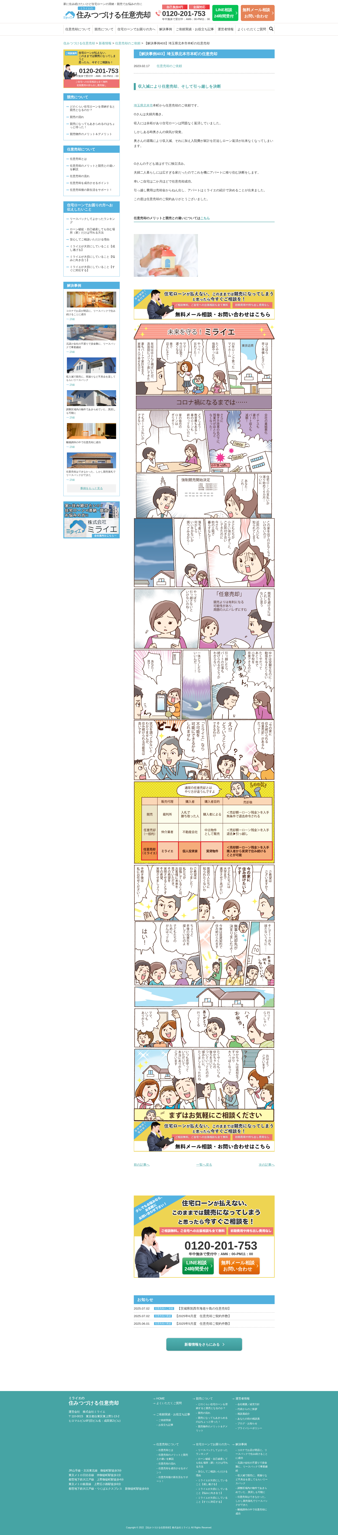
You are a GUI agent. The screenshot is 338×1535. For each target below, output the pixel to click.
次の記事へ (267, 1164)
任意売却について (78, 29)
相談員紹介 (243, 1413)
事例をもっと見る (91, 488)
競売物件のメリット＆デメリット (91, 134)
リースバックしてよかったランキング (92, 220)
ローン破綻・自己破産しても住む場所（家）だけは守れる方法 (92, 231)
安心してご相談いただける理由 (89, 239)
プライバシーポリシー (249, 1428)
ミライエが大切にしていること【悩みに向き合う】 (92, 258)
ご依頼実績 (164, 1420)
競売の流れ (77, 116)
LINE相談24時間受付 (224, 13)
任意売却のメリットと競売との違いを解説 (92, 167)
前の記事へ (142, 1164)
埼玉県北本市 (143, 105)
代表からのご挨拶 (247, 1409)
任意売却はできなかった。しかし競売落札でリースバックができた (252, 1500)
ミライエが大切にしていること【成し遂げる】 (92, 248)
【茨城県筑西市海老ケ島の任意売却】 (182, 1308)
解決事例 (165, 29)
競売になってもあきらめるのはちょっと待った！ (92, 125)
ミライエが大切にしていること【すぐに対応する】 (92, 268)
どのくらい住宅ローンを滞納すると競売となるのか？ (92, 108)
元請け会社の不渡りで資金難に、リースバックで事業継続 (252, 1466)
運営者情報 (226, 29)
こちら (205, 218)
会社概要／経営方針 (248, 1404)
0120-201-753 (183, 13)
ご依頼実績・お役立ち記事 (195, 29)
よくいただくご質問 (251, 29)
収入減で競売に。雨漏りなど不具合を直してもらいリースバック (252, 1479)
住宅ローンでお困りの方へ (136, 29)
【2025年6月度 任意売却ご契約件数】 (182, 1316)
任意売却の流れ (80, 176)
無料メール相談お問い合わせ (256, 13)
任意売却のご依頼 (169, 66)
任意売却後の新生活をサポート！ (91, 189)
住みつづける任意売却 (113, 13)
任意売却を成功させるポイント (89, 182)
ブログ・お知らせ (247, 1423)
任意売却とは (78, 158)
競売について (104, 29)
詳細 (72, 319)
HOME (160, 1398)
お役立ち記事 (165, 1424)
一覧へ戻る (204, 1164)
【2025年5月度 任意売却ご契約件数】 (182, 1323)
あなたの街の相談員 (248, 1418)
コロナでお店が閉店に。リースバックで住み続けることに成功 (252, 1454)
